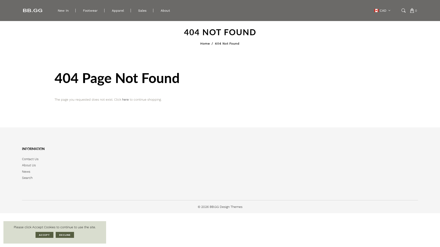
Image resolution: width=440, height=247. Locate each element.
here (125, 99)
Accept (44, 235)
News (26, 171)
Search (27, 178)
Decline (65, 235)
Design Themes (231, 207)
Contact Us (30, 159)
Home (205, 43)
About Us (29, 165)
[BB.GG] (33, 10)
